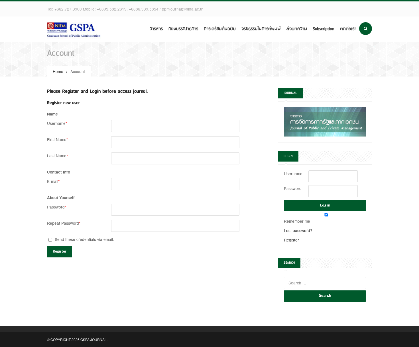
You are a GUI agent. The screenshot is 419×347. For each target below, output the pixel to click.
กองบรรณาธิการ (183, 28)
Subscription (323, 28)
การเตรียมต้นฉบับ (220, 28)
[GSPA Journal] (75, 30)
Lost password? (298, 230)
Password (56, 207)
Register (291, 240)
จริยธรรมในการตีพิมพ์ (261, 28)
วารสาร (156, 28)
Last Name (57, 155)
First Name (57, 139)
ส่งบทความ (296, 28)
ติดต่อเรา (348, 28)
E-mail (53, 181)
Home (58, 71)
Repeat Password (63, 223)
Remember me (297, 221)
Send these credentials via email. (84, 239)
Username (57, 123)
